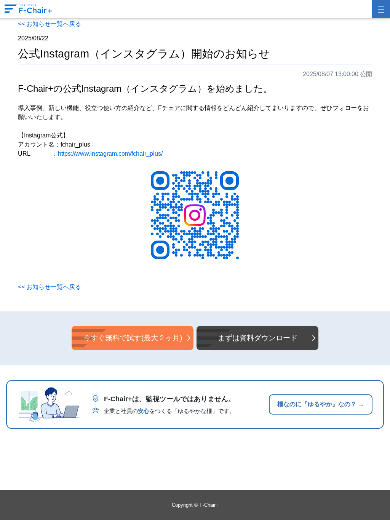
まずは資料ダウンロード (257, 338)
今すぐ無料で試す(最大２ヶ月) (132, 338)
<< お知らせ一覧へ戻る (49, 24)
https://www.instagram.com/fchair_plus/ (110, 153)
